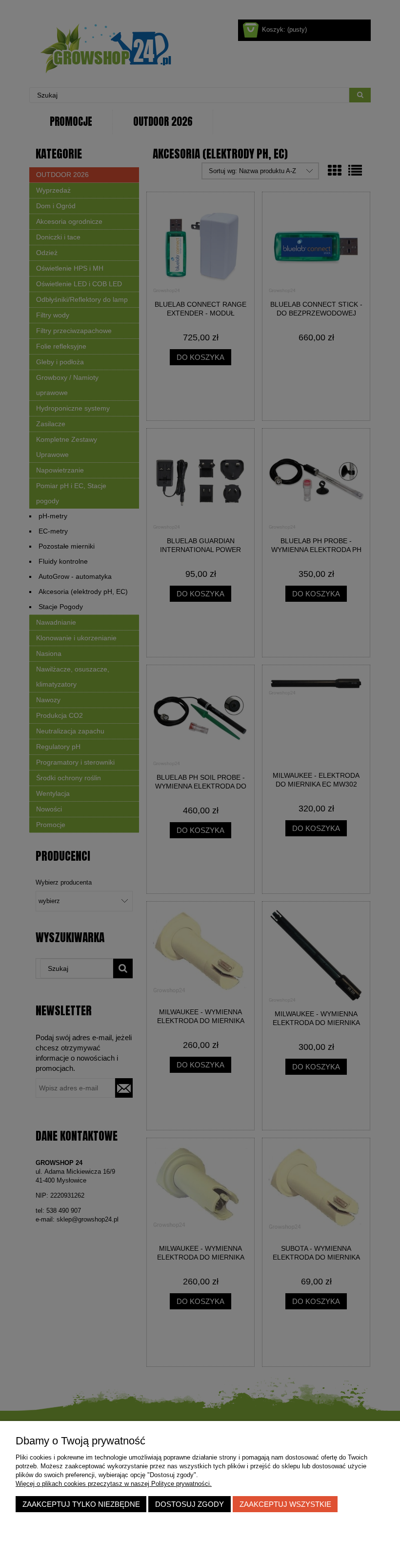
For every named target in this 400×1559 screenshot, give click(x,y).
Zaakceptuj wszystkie (285, 1504)
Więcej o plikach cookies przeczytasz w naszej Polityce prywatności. (114, 1483)
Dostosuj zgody (189, 1504)
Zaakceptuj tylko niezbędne (81, 1504)
